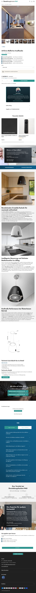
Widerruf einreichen (18, 553)
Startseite (3, 4)
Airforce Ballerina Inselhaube (8, 4)
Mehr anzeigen (5, 377)
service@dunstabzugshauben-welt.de (12, 525)
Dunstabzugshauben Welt (7, 590)
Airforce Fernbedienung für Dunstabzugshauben (23, 136)
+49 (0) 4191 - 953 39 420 (7, 560)
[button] (34, 1)
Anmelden (17, 547)
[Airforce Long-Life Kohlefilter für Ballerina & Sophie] (9, 126)
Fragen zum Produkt (11, 427)
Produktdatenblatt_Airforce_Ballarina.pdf (17, 394)
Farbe (2, 65)
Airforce (3, 53)
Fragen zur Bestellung (25, 427)
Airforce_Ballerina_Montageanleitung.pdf (17, 391)
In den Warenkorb (24, 80)
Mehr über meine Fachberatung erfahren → (18, 100)
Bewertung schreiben (18, 410)
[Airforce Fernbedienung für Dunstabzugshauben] (26, 126)
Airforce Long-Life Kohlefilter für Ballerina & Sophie (9, 136)
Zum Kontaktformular (5, 566)
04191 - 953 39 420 (10, 160)
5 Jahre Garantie (4, 362)
